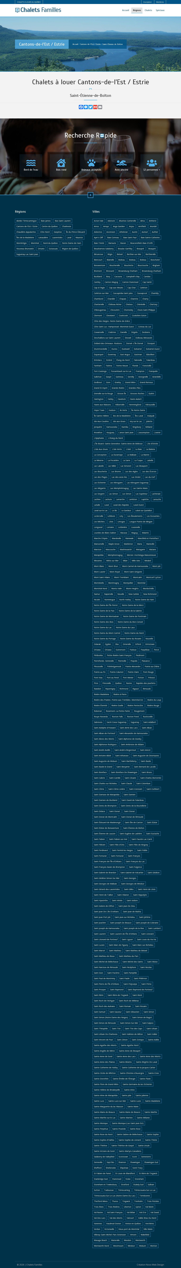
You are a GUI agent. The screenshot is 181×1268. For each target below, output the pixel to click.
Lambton (133, 499)
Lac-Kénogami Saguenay (137, 482)
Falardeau (150, 360)
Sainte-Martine (126, 1117)
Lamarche (120, 499)
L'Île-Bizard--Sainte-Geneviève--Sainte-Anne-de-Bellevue (118, 443)
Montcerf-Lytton (153, 577)
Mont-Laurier (99, 571)
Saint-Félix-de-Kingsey (138, 844)
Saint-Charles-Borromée (150, 778)
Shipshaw (124, 1168)
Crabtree (112, 332)
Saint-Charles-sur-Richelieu (105, 783)
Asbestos (98, 232)
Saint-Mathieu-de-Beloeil (136, 950)
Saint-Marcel (99, 950)
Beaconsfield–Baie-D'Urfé (141, 243)
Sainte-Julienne (142, 1095)
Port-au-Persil (113, 677)
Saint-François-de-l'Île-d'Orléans (108, 861)
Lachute (108, 499)
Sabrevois (98, 722)
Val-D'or (142, 1212)
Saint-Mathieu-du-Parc (128, 956)
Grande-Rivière (118, 388)
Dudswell (126, 349)
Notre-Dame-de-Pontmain (134, 616)
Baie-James (46, 221)
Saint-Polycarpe (130, 984)
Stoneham (139, 1179)
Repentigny (110, 688)
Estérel (109, 360)
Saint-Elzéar (152, 822)
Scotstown (123, 1156)
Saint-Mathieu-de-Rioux (104, 956)
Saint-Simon (149, 1012)
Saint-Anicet (145, 750)
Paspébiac (145, 649)
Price (96, 683)
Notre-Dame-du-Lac (103, 627)
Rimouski (147, 688)
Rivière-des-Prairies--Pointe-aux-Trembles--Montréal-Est (118, 700)
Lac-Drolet (136, 477)
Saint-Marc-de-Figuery (118, 945)
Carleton (143, 287)
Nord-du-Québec (50, 243)
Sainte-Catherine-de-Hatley (106, 1067)
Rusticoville (148, 716)
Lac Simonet (125, 466)
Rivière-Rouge (153, 705)
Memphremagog (115, 555)
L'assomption (144, 432)
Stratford (125, 1184)
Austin (134, 232)
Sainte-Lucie (135, 1101)
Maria (139, 544)
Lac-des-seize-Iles (119, 477)
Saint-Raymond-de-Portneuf (140, 989)
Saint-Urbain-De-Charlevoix (106, 1034)
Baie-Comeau (113, 237)
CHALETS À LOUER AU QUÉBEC (29, 2)
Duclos (114, 349)
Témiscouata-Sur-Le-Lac (145, 1190)
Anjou (131, 226)
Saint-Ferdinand (101, 850)
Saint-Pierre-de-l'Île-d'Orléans (106, 984)
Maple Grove (114, 544)
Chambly (155, 293)
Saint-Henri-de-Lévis (146, 889)
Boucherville (114, 265)
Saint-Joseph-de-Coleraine (147, 922)
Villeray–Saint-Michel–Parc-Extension (110, 1234)
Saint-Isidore (132, 900)
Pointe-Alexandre (132, 666)
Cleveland (110, 315)
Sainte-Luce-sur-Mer (117, 1101)
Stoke (128, 1179)
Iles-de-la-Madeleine (122, 415)
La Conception (100, 454)
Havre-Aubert (136, 399)
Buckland (98, 276)
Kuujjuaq (110, 432)
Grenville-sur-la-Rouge (103, 393)
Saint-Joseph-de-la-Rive (134, 928)
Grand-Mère (130, 382)
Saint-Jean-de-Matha (132, 911)
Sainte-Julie (126, 1095)
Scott (134, 1156)
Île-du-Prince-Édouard (75, 232)
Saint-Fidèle (142, 850)
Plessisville (98, 666)
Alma (142, 221)
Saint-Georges (130, 878)
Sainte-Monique (101, 1123)
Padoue (133, 649)
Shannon (122, 1162)
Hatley (110, 399)
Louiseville (135, 527)
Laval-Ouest (138, 505)
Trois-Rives (99, 1207)
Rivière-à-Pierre (120, 694)
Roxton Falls (117, 716)
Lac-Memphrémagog (119, 488)
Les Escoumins (153, 516)
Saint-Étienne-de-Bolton (113, 44)
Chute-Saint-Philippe (146, 310)
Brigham (156, 265)
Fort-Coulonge (100, 371)
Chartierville (99, 304)
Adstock (111, 221)
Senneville (98, 1162)
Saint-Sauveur (116, 1012)
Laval (69, 237)
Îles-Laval (139, 415)
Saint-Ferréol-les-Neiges (122, 850)
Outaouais (53, 248)
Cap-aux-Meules (116, 287)
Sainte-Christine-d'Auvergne (132, 1073)
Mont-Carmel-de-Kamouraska (135, 566)
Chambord (98, 299)
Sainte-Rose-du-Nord (103, 1134)
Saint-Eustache (152, 833)
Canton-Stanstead (130, 282)
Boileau (121, 260)
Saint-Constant (135, 789)
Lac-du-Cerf (150, 477)
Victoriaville (109, 1229)
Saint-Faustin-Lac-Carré (142, 839)
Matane (152, 549)
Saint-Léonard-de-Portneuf (106, 939)
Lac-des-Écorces (149, 471)
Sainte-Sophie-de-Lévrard (130, 1140)
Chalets (148, 10)
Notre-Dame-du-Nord (134, 633)
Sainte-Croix (153, 1073)
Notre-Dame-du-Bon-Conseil (130, 622)
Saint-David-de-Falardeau (133, 800)
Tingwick (126, 1201)
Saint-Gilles (129, 889)
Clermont (98, 315)
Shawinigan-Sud (151, 1162)
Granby (118, 382)
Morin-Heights (132, 588)
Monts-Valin (116, 588)
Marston (97, 549)
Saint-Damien (129, 794)
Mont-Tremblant (121, 577)
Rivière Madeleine (101, 694)
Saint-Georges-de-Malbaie (105, 883)
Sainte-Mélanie (143, 1117)
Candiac (147, 276)
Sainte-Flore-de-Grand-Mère (106, 1084)
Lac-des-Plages (100, 477)
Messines (98, 560)
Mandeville (116, 538)
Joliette (149, 421)
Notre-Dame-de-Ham (71, 243)
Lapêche (145, 499)
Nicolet (97, 599)
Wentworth (140, 1240)
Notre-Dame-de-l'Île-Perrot (106, 605)
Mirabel (147, 560)
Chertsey (153, 304)
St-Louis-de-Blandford (125, 1173)
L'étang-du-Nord (115, 438)
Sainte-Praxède (119, 1129)
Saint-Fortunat (100, 856)
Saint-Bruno (147, 772)
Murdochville (148, 588)
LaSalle (97, 505)
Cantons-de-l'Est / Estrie (90, 44)
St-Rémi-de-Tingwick (148, 1173)
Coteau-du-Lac (144, 326)
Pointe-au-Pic (100, 672)
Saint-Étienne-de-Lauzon (104, 833)
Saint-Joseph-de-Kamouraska (106, 928)
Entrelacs (98, 360)
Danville (123, 332)
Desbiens (146, 332)
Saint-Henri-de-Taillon (103, 895)
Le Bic (114, 510)
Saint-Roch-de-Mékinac (129, 1000)
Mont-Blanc (99, 566)
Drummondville (100, 349)
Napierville (108, 594)
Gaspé (108, 376)
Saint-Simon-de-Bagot (142, 1017)
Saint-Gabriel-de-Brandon (105, 872)
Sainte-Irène (129, 1090)
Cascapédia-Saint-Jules (123, 293)
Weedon (127, 1240)
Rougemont (139, 711)
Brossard (110, 271)
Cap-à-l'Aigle (99, 287)
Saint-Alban (147, 727)
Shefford (97, 1168)
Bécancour (98, 254)
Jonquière (98, 427)
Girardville (156, 376)
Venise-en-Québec (133, 1223)
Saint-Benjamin (123, 766)
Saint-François (134, 856)
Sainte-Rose (135, 1129)
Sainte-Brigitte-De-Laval (146, 1062)
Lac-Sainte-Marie (140, 488)
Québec (118, 683)
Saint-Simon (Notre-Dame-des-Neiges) (111, 1017)
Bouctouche (143, 265)
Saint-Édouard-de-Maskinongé (107, 822)
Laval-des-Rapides (121, 505)
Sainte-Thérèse (100, 1145)
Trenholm (138, 1201)
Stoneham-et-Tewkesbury (105, 1184)
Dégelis (134, 332)
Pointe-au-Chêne (152, 666)
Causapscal (142, 293)
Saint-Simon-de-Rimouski (105, 1023)
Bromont (98, 271)
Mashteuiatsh (126, 549)
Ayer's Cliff (98, 237)
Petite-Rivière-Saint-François (119, 655)
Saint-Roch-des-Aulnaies (104, 1006)
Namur (97, 594)
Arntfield (142, 226)
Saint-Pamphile (130, 973)
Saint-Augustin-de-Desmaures (146, 755)
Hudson (112, 410)
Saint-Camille (114, 778)
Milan (125, 560)
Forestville (146, 365)
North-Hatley (125, 599)
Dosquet (151, 343)
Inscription (147, 2)
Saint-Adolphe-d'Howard (105, 727)
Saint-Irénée (117, 900)
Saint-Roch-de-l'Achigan (104, 1000)
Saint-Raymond (116, 989)
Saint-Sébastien (132, 1012)
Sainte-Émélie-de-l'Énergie (124, 1078)
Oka (117, 644)
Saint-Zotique (138, 1039)
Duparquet (98, 354)
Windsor (131, 1246)
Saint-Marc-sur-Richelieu (142, 945)
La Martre (145, 454)
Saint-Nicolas (146, 967)
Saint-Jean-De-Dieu (126, 906)
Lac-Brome (116, 471)
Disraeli (128, 337)
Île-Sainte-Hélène (101, 415)
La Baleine (150, 449)
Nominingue (109, 599)
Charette (134, 299)
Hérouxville (150, 404)
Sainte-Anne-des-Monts (150, 1056)
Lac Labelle (99, 466)
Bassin (123, 243)
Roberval (98, 711)
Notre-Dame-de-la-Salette (130, 610)
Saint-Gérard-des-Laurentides (107, 889)
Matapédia (98, 555)
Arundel (153, 226)
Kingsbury (137, 427)
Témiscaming (124, 1190)
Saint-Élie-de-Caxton (134, 822)
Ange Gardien (119, 226)
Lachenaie (156, 493)
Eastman (138, 354)
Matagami (140, 549)
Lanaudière (43, 237)
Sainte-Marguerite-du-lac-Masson (108, 1106)
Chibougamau (100, 310)
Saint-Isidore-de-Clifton (104, 906)
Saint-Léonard (147, 934)
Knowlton (98, 432)
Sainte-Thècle (151, 1140)
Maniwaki (129, 538)
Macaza (123, 532)
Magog (134, 532)
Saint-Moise (152, 961)
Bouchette (128, 265)
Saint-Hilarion (123, 895)
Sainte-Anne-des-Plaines (104, 1062)
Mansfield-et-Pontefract (148, 538)
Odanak (97, 644)
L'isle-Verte (117, 449)
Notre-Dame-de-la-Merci (133, 605)
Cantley (97, 282)
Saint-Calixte (99, 778)
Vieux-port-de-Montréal (128, 1229)
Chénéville (141, 304)
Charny (145, 299)
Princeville (106, 683)
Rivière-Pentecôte (135, 705)
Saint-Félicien (99, 844)
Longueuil (98, 527)
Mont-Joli (156, 566)
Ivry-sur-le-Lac (136, 421)
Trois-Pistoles (153, 1201)
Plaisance (146, 661)
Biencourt (98, 260)
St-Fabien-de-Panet (102, 1173)
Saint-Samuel (99, 1012)
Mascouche (111, 549)
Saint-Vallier (152, 1034)
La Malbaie (131, 454)
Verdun (97, 1229)
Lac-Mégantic (100, 488)
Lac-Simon (113, 493)
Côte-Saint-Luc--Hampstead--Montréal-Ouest (114, 326)
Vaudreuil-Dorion (113, 1223)
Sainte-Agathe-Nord (129, 1045)
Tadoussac (109, 1190)
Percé (156, 649)
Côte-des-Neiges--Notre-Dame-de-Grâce (112, 321)
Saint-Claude (126, 783)
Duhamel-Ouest (153, 349)
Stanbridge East (101, 1179)
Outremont (120, 649)
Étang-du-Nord (123, 360)
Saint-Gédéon (154, 872)
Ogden (108, 644)
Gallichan (98, 376)
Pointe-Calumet (116, 672)
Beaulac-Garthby (125, 248)
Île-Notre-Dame (138, 410)
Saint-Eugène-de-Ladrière (131, 833)
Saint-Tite (116, 1028)
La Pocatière (113, 460)
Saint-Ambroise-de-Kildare (132, 744)
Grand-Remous (146, 382)
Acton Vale (98, 221)
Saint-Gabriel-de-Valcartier (131, 872)
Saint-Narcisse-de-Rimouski (106, 967)
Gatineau (119, 376)
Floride (135, 365)
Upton (138, 1207)
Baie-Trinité (99, 243)
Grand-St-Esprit (100, 388)
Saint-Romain (125, 1006)
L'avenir (157, 432)
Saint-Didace (99, 811)
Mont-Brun (113, 566)
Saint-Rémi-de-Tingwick (118, 995)
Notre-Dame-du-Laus (125, 627)
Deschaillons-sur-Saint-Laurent (107, 337)
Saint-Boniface (100, 772)
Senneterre (146, 1156)
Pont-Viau (98, 677)
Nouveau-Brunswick (25, 248)
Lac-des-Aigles (131, 471)
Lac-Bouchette (100, 471)
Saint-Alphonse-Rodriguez (105, 744)
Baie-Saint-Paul (129, 237)
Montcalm (137, 577)
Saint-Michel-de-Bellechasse (106, 961)
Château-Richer (115, 304)
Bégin (109, 254)
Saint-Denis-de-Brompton (105, 805)
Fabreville (138, 360)
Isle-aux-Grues (119, 421)
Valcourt (130, 1218)
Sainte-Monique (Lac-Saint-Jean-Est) (128, 1123)
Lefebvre (111, 516)
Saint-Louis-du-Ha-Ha (146, 939)
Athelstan (123, 232)
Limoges (121, 521)
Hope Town (99, 410)
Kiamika (125, 427)
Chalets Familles (34, 1264)
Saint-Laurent (100, 934)
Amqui (106, 226)
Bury (108, 276)
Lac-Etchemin (100, 482)
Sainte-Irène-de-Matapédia (106, 1095)
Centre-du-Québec (50, 226)
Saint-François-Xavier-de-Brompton (109, 867)
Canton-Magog (111, 282)
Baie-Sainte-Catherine (150, 237)
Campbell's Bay (133, 276)
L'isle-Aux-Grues (101, 449)
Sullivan (151, 1184)
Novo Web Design (155, 1264)
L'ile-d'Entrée (152, 443)
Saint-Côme (99, 789)
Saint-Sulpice (147, 1023)
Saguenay (135, 722)
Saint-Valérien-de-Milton (132, 1034)
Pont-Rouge (148, 672)
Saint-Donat (114, 811)
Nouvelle (149, 638)
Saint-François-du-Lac (135, 861)
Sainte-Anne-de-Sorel (103, 1056)
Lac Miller (112, 466)
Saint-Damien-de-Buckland (105, 800)
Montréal (35, 243)
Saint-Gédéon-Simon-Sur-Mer (107, 878)
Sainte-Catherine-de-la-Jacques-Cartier (138, 1067)
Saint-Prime (146, 984)
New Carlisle (133, 594)
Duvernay (112, 354)
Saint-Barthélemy (128, 761)
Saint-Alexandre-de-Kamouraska (133, 733)
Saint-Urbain (152, 1028)
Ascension (110, 232)
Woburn (142, 1246)
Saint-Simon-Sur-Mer (129, 1023)
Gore (108, 382)
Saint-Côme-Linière (116, 789)
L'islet (128, 449)
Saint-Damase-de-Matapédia (106, 794)
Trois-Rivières (114, 1207)
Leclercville (98, 516)
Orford (138, 644)
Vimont (133, 1234)
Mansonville (99, 544)
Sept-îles (110, 1162)
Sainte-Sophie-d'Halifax (104, 1140)
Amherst (152, 221)
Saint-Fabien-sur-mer (118, 839)
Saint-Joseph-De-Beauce (120, 922)
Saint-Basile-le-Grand (103, 766)
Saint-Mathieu (115, 950)
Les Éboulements (134, 516)
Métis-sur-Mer (112, 560)
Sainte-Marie (132, 1106)
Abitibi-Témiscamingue (26, 221)
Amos (96, 226)
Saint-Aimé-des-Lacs (129, 727)
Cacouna (118, 276)
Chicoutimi (115, 310)
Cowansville (99, 332)
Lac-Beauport (142, 466)
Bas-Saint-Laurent (63, 221)
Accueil (125, 10)
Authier (155, 232)
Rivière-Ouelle (117, 705)
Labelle (150, 460)
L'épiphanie (99, 438)
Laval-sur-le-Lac (101, 510)
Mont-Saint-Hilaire (102, 577)
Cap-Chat (131, 287)
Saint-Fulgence (135, 867)
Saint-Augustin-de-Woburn (105, 761)
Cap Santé (147, 282)
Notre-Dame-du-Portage (105, 638)
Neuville (120, 594)
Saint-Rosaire (141, 1006)
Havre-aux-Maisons (102, 404)
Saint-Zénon (122, 1039)
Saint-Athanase (122, 755)
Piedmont (140, 655)
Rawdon (97, 688)
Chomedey (128, 310)
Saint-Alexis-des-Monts (104, 739)
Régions (137, 10)
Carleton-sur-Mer (101, 293)
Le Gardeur (126, 510)
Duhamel (138, 349)
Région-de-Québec (70, 248)
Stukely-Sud (138, 1184)
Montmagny (113, 583)
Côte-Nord (45, 232)
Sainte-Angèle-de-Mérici (104, 1051)
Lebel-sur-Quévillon (143, 510)
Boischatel (155, 260)
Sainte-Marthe (151, 1112)
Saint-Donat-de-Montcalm (105, 817)
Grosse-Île (121, 393)
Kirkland (148, 427)
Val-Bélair (131, 1212)
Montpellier (128, 583)
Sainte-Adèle (153, 1039)
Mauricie (79, 237)
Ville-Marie (148, 1229)
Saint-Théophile (101, 1028)
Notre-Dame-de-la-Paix (104, 610)
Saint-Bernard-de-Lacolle (145, 766)
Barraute (112, 243)
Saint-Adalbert (149, 722)
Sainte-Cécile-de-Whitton (105, 1073)
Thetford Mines (101, 1201)
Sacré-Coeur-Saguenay (116, 722)
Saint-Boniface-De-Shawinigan (124, 772)
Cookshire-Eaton (139, 315)
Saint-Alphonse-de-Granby (129, 739)
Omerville (127, 644)
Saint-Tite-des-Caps (133, 1028)
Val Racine (98, 1212)
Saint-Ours (98, 973)
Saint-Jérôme (144, 917)
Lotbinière (122, 527)
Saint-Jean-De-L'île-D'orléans (106, 911)
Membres (160, 2)
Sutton (97, 1190)
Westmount (118, 1246)
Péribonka (98, 655)
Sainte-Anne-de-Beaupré (129, 1051)
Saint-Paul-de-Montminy (104, 978)
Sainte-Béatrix (125, 1062)
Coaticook (123, 315)
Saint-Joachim (100, 922)
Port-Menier (128, 677)
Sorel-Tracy (137, 1168)
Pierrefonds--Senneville (104, 661)
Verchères (149, 1223)
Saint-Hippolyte (140, 895)
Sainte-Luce (99, 1101)
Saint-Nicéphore (129, 967)
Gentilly (131, 376)
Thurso (115, 1201)
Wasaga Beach (100, 1240)
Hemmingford (135, 404)
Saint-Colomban (143, 783)
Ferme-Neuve (122, 365)
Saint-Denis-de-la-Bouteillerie (133, 805)
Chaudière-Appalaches (26, 232)
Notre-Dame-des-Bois (103, 622)
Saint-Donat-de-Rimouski (132, 817)
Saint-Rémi (98, 995)
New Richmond (149, 594)
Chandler (111, 299)
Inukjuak (150, 415)
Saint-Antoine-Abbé (102, 755)
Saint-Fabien (99, 839)
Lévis (111, 521)
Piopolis (134, 661)
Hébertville (120, 404)
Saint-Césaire (130, 778)
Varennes (98, 1223)
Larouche (157, 499)
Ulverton (127, 1207)
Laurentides (57, 237)
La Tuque (138, 460)
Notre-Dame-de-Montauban (106, 616)
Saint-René (137, 995)
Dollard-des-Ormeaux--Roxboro (108, 343)
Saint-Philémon (140, 978)
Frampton (140, 371)
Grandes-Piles (135, 388)
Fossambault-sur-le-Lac (121, 371)
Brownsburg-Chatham (151, 271)
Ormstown (149, 644)
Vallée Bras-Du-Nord (147, 1218)
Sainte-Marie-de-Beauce (104, 1112)
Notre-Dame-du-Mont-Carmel (107, 633)
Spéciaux (160, 10)
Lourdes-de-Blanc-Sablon (105, 532)
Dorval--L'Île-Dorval (134, 343)
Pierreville (122, 661)
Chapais (122, 299)
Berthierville (150, 254)
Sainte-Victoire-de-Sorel (104, 1151)
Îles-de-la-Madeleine (25, 237)
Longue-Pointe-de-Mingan (140, 521)
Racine (129, 683)
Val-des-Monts (116, 1218)
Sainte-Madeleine (152, 1101)
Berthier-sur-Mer (134, 254)
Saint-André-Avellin (102, 750)
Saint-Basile (146, 761)
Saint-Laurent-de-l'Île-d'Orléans (123, 934)
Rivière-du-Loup (154, 700)
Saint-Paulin (124, 978)
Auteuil (145, 232)
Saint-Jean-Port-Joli (102, 917)
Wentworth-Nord (101, 1246)
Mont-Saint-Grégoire (133, 571)
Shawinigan (135, 1162)
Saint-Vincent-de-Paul (103, 1039)
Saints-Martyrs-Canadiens (130, 1151)
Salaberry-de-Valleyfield (104, 1156)
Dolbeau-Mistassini (143, 337)
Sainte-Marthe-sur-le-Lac (105, 1117)
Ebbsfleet (150, 354)
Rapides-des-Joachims (145, 683)
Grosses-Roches (137, 393)
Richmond (124, 688)
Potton (141, 677)
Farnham (98, 365)
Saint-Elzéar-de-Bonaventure (106, 828)
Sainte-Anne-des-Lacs (126, 1056)
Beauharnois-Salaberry (104, 248)
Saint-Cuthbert (153, 789)
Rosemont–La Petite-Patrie (118, 711)
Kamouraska (111, 427)
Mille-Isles (136, 560)
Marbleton (128, 544)
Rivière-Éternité (100, 705)
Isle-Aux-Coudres (101, 421)
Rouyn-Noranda (101, 716)
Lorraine (110, 527)
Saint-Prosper (100, 989)
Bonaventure (99, 265)
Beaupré (140, 248)
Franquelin (153, 371)
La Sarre (126, 460)
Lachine (97, 499)
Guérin (151, 393)
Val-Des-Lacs (99, 1218)
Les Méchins (99, 521)
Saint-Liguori (127, 939)
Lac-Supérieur (141, 493)
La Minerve (98, 460)
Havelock (122, 399)
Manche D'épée (101, 538)
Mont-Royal (115, 571)
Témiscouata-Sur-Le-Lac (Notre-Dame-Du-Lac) (114, 1195)
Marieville (150, 544)
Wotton (153, 1246)
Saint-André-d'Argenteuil (125, 750)
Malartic (145, 532)
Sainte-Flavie (145, 1078)
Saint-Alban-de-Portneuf (104, 733)
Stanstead (116, 1179)
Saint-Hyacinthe (101, 900)
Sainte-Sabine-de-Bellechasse (129, 1134)
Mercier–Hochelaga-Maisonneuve (141, 555)
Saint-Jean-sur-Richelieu (125, 917)
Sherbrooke (111, 1168)
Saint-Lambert (154, 928)
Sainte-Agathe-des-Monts (105, 1045)
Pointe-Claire (133, 672)
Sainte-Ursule (144, 1145)
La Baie (138, 449)
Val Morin (149, 1207)
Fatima (109, 365)
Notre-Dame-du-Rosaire (130, 638)
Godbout (98, 382)
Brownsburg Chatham (128, 271)
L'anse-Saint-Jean (125, 432)
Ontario (41, 248)
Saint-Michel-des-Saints (133, 961)
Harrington (98, 399)
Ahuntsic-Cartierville (127, 221)
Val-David (155, 1212)
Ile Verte (123, 410)
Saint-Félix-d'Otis (117, 844)
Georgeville (143, 376)
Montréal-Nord (100, 588)
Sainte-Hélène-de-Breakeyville (107, 1090)
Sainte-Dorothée (101, 1078)
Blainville (110, 260)
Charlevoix (66, 226)
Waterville (115, 1240)
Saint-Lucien (99, 945)
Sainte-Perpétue (101, 1129)
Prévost (151, 677)
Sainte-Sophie (153, 1134)
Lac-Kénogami (116, 482)
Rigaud (136, 688)
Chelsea (129, 304)
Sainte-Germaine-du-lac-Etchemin (137, 1084)
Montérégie (21, 243)
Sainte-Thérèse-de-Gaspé (122, 1145)
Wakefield (145, 1234)
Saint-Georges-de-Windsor (132, 883)
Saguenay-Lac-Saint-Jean (27, 254)
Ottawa (97, 649)
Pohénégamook (114, 666)
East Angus (125, 354)
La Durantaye (117, 454)
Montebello (99, 583)
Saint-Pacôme (113, 973)
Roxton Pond (133, 716)
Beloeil (120, 254)
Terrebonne (145, 1195)
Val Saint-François (115, 1212)
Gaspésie (58, 232)
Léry (121, 516)
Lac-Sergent (99, 493)
